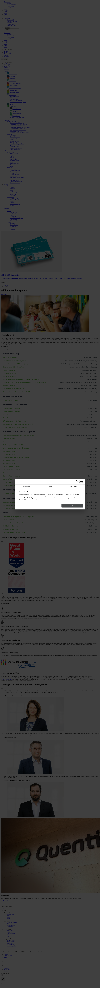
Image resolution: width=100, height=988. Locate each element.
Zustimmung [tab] (26, 486)
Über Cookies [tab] (73, 486)
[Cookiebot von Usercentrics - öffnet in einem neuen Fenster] (76, 481)
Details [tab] (50, 486)
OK (72, 505)
